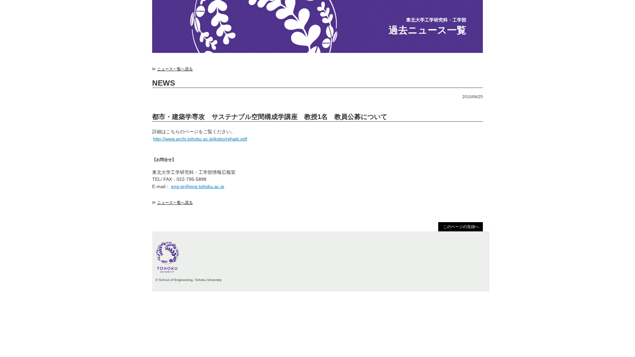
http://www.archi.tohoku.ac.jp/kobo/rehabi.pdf (200, 138)
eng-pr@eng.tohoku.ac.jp (197, 186)
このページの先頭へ (461, 226)
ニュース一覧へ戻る (175, 69)
